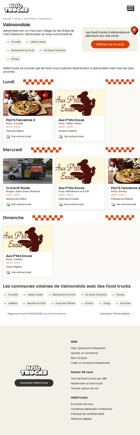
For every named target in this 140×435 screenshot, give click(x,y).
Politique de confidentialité (87, 414)
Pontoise (123, 303)
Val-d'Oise (30, 18)
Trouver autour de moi (85, 388)
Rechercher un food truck (87, 383)
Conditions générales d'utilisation (91, 409)
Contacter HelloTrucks (34, 382)
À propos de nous (82, 404)
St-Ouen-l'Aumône (52, 50)
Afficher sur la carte (110, 44)
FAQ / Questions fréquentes (88, 348)
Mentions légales (81, 418)
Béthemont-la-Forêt (20, 50)
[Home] (16, 8)
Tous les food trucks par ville (89, 378)
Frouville (14, 41)
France (17, 18)
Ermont (87, 303)
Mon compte (79, 358)
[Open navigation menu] (130, 8)
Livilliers (10, 303)
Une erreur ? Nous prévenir (115, 313)
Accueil (7, 18)
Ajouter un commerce (84, 353)
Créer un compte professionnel (90, 363)
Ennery (13, 59)
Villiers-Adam (36, 41)
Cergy (104, 303)
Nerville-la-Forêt (34, 303)
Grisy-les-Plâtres (63, 303)
